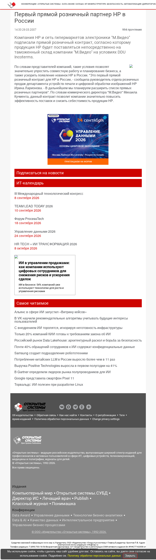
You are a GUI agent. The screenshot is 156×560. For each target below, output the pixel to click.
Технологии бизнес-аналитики (97, 515)
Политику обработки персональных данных (95, 555)
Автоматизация (132, 4)
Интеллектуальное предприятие (88, 520)
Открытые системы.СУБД (82, 493)
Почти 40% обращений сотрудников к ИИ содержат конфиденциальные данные (74, 346)
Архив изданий (21, 419)
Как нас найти (68, 415)
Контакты (86, 415)
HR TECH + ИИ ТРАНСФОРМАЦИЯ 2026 (45, 244)
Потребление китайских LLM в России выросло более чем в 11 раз (64, 359)
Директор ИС (25, 498)
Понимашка (64, 503)
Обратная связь (46, 415)
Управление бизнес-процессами (38, 525)
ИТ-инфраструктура (95, 4)
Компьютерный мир (32, 493)
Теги (122, 415)
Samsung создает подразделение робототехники (51, 353)
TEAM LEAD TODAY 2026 (33, 206)
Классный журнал (30, 503)
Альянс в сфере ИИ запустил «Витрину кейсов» (50, 311)
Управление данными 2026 (34, 231)
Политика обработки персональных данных (61, 419)
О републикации (105, 415)
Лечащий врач (56, 498)
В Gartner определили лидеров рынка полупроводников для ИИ (62, 371)
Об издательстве (22, 415)
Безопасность (115, 4)
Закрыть (130, 555)
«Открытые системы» (49, 4)
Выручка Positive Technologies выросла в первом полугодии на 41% (65, 365)
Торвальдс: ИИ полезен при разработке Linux (48, 384)
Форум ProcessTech (29, 218)
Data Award (21, 515)
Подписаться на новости (40, 172)
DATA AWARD (68, 4)
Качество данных (44, 520)
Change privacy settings (106, 419)
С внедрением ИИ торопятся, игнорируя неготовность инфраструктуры (68, 327)
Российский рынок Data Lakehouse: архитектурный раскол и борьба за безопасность (78, 340)
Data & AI (19, 520)
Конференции (28, 4)
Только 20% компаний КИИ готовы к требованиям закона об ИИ (62, 334)
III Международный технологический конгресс (48, 193)
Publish (81, 498)
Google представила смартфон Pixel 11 (44, 378)
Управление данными (51, 515)
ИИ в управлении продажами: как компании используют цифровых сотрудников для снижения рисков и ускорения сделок (44, 271)
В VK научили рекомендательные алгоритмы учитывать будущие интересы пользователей (71, 320)
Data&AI (80, 4)
